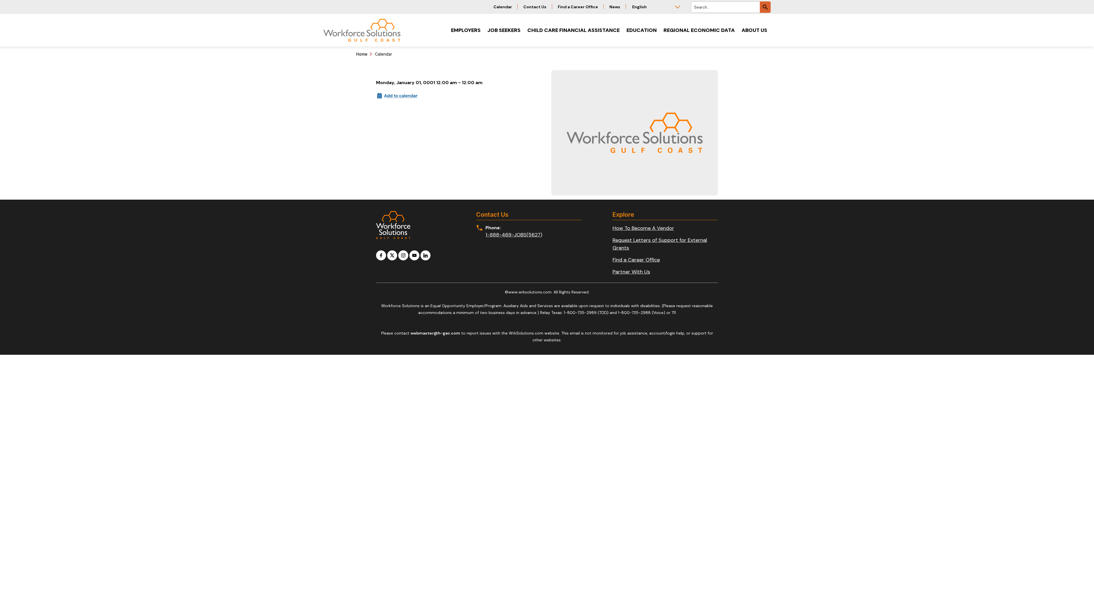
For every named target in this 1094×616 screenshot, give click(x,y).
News (614, 6)
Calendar (502, 6)
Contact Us (534, 6)
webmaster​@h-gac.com (435, 333)
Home (362, 54)
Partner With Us (631, 271)
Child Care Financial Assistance (573, 30)
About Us (754, 30)
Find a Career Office (578, 6)
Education (641, 30)
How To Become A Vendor (643, 228)
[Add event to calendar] (397, 95)
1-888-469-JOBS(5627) (513, 234)
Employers (466, 30)
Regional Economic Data (699, 30)
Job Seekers (504, 30)
